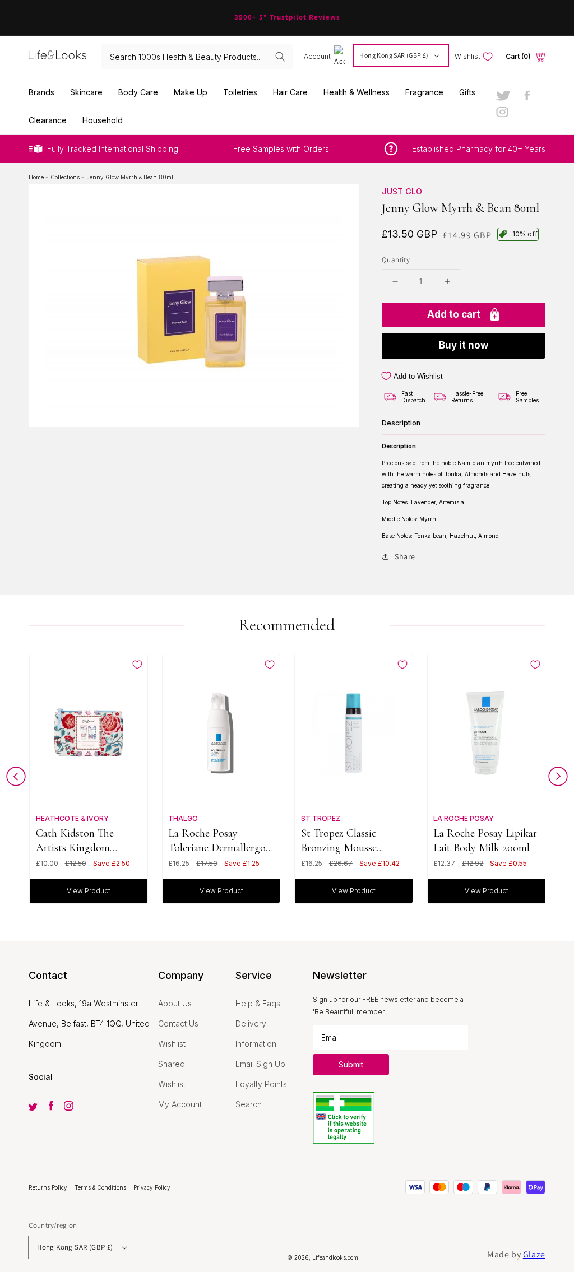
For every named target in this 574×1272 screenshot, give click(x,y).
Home (37, 177)
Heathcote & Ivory (72, 818)
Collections (65, 177)
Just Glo (402, 191)
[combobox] (197, 56)
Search (248, 1104)
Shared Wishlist (172, 1074)
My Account (180, 1104)
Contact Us (178, 1023)
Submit (351, 1064)
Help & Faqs (257, 1003)
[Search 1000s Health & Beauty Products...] (280, 56)
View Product (88, 890)
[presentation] (16, 779)
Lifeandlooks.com (335, 1257)
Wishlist (172, 1043)
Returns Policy (49, 1187)
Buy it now (463, 345)
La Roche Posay (463, 818)
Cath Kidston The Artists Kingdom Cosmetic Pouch (75, 840)
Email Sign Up (260, 1064)
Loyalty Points (261, 1084)
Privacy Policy (151, 1187)
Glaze (534, 1254)
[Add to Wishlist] (137, 664)
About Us (175, 1003)
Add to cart (453, 314)
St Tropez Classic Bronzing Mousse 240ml (339, 840)
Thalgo (183, 818)
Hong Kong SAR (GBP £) (393, 55)
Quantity (396, 259)
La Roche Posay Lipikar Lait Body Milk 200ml (485, 840)
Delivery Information (255, 1033)
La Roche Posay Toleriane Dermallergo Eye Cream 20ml (217, 840)
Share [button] (405, 556)
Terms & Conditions (101, 1187)
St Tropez (320, 818)
